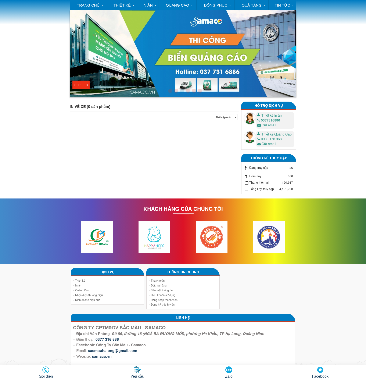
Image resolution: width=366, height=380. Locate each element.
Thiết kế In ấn (271, 115)
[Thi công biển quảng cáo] (188, 91)
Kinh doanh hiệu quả (87, 300)
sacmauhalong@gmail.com (112, 350)
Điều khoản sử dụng (163, 295)
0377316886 (270, 120)
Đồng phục (215, 5)
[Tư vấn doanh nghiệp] (176, 91)
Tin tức (282, 5)
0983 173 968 (271, 138)
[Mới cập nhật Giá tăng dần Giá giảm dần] (226, 117)
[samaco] (182, 91)
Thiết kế (122, 5)
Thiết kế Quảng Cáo (276, 134)
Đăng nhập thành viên (164, 300)
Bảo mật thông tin (162, 290)
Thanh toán (158, 280)
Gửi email (269, 125)
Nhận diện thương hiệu (89, 295)
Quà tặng (252, 5)
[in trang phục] (200, 91)
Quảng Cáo (177, 5)
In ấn (148, 5)
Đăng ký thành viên (163, 304)
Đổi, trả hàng (158, 285)
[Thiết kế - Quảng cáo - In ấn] (170, 91)
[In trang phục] (194, 91)
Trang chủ (88, 5)
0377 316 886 (107, 339)
